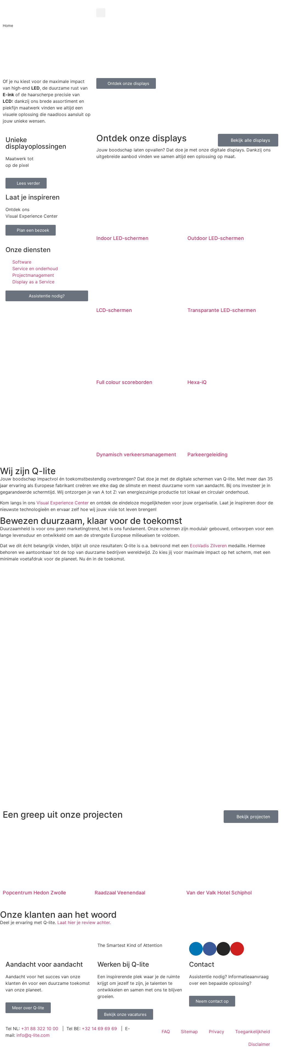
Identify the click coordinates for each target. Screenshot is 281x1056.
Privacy (216, 1031)
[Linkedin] (196, 949)
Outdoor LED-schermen (215, 238)
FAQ (166, 1031)
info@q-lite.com (33, 1035)
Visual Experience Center (62, 502)
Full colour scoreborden (124, 382)
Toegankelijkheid (252, 1031)
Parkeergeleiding (207, 454)
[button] (100, 12)
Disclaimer (259, 1044)
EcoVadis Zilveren (208, 545)
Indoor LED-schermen (122, 238)
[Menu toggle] (187, 5)
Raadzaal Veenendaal (120, 892)
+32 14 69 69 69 (99, 1028)
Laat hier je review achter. (84, 922)
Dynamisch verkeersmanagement (136, 454)
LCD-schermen (114, 310)
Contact (201, 964)
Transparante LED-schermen (221, 310)
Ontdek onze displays (141, 138)
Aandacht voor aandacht (44, 964)
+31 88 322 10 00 (39, 1028)
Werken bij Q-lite (123, 964)
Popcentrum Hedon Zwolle (34, 892)
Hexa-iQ (197, 382)
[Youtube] (237, 949)
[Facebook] (210, 949)
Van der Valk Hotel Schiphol (219, 892)
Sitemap (189, 1031)
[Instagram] (223, 949)
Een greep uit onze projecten (63, 814)
